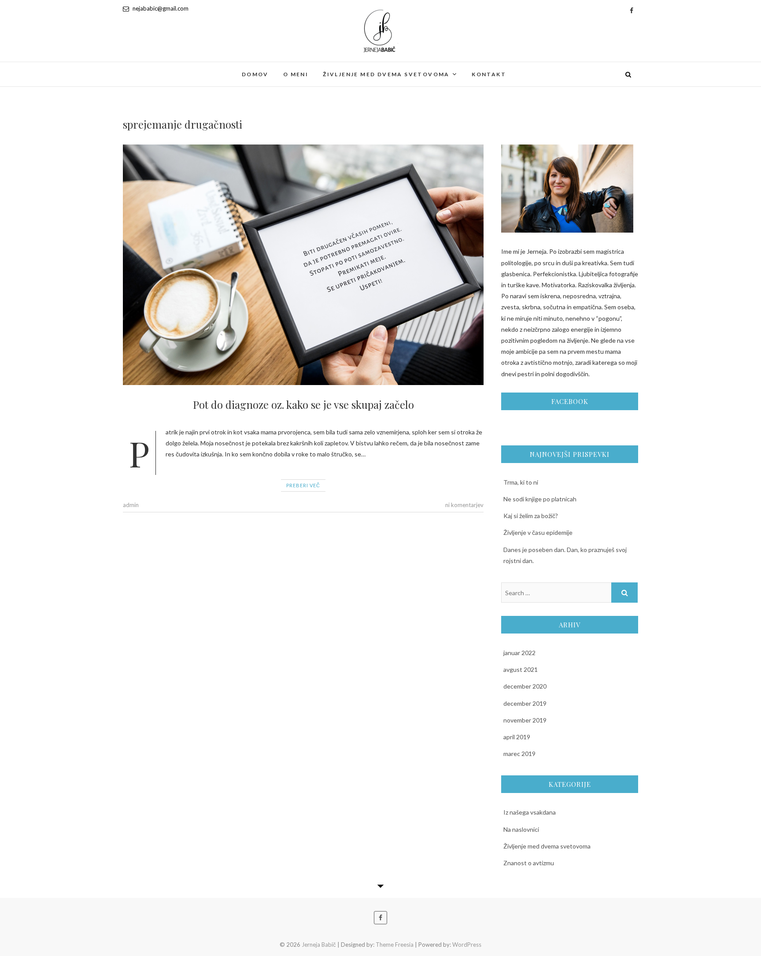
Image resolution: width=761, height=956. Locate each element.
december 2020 (525, 686)
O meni (295, 74)
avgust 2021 (520, 669)
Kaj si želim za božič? (530, 515)
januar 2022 (519, 652)
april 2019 (516, 737)
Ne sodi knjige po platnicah (539, 499)
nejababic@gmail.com (159, 8)
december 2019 (525, 703)
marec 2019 (519, 753)
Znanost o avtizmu (528, 863)
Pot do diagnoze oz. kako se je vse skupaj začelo (303, 404)
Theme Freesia (395, 944)
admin (131, 504)
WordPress (466, 944)
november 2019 (525, 720)
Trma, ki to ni (520, 482)
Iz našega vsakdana (529, 812)
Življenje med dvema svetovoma (386, 74)
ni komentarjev (464, 504)
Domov (255, 74)
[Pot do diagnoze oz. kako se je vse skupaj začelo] (303, 265)
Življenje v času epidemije (538, 532)
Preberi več (303, 485)
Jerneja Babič (154, 69)
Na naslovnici (521, 829)
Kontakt (489, 74)
